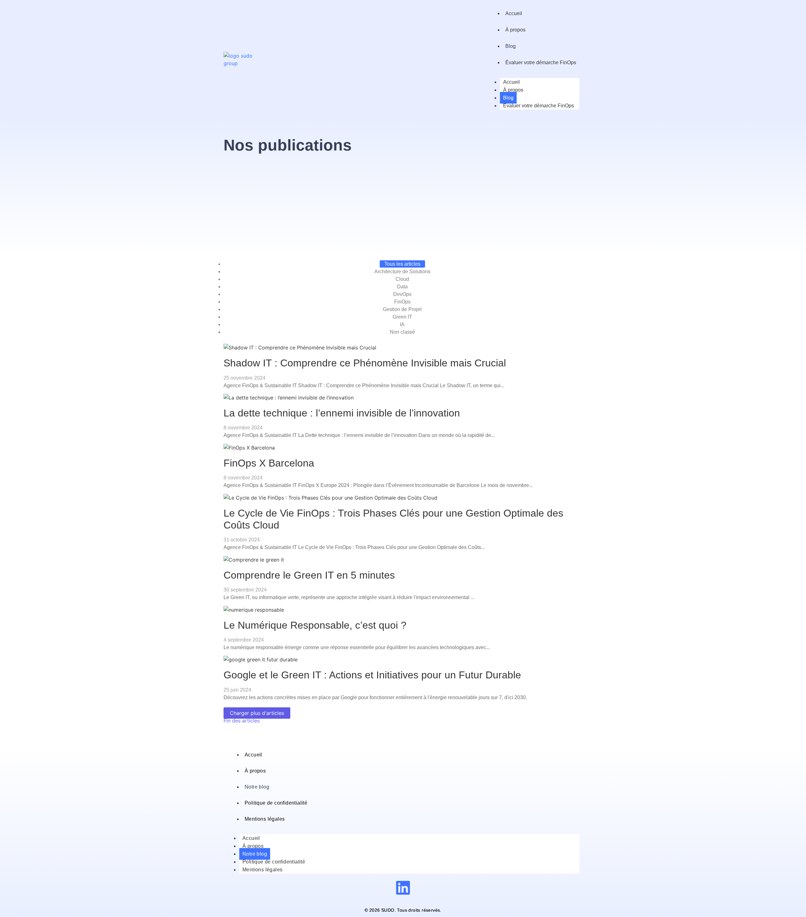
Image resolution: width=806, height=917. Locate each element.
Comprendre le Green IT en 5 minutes (309, 575)
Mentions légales (265, 819)
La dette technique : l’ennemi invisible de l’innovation (342, 413)
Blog (510, 46)
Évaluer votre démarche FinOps (540, 62)
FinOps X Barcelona (269, 463)
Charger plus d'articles (257, 713)
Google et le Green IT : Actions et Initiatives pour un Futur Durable (372, 675)
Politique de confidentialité (276, 803)
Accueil (513, 13)
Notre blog (257, 787)
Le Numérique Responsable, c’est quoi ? (315, 625)
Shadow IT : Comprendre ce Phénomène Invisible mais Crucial (365, 363)
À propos (515, 29)
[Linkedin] (403, 888)
